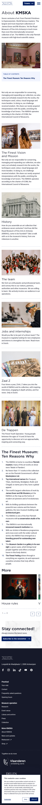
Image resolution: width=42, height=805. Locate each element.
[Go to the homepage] (7, 3)
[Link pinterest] (31, 670)
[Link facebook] (3, 670)
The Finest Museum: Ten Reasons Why (19, 78)
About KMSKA (7, 732)
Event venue (6, 711)
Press (4, 718)
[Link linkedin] (14, 670)
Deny (25, 799)
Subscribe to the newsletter (14, 639)
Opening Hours (8, 8)
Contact (4, 689)
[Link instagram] (8, 670)
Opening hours (7, 697)
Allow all (34, 799)
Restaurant (7, 740)
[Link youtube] (25, 670)
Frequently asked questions (11, 693)
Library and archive (8, 715)
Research (5, 707)
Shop (5, 744)
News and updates (8, 736)
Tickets (27, 3)
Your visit (5, 685)
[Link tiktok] (20, 670)
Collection (5, 722)
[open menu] (38, 3)
